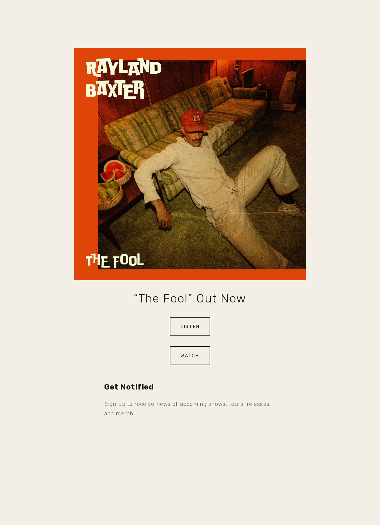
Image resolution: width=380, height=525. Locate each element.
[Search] (15, 11)
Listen (190, 326)
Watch (189, 355)
